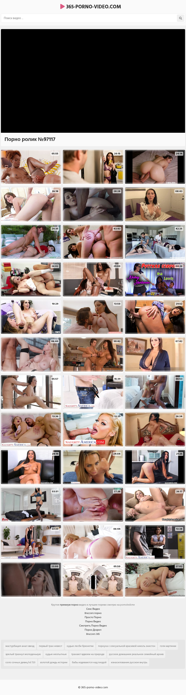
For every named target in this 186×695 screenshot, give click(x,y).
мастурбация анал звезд (19, 646)
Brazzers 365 (93, 634)
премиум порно (69, 605)
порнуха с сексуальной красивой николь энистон (126, 646)
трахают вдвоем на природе (87, 654)
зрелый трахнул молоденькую (23, 654)
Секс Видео (93, 609)
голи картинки (168, 646)
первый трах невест (50, 646)
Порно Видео (93, 621)
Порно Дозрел (93, 630)
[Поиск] (180, 18)
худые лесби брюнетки (80, 646)
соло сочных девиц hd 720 (20, 662)
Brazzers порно (93, 613)
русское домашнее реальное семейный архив (136, 654)
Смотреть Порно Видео (93, 626)
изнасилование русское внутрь (129, 662)
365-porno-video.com (93, 7)
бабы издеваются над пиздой (89, 662)
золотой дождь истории (53, 662)
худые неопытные (56, 654)
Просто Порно (93, 617)
